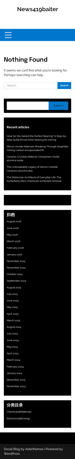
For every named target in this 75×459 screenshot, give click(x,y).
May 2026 (12, 234)
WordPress (12, 454)
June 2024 (13, 340)
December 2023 (16, 379)
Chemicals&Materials (19, 411)
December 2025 (16, 261)
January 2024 (14, 373)
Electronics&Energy (18, 418)
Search (58, 105)
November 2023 (16, 386)
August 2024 (14, 327)
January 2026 (14, 254)
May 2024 (12, 346)
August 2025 (14, 287)
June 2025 (13, 300)
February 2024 (15, 366)
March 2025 (13, 320)
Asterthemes (34, 449)
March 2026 (13, 241)
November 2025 (16, 267)
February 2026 (15, 247)
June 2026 (13, 228)
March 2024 (13, 359)
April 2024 (12, 353)
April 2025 (12, 313)
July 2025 (12, 294)
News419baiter (37, 9)
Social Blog (12, 449)
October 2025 (14, 274)
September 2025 (16, 280)
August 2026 (14, 221)
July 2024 (12, 333)
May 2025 (12, 307)
